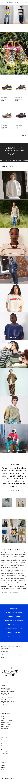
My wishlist (4, 740)
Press (2, 748)
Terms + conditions (6, 726)
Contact (3, 718)
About (2, 716)
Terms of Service (5, 752)
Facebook (3, 765)
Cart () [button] (25, 2)
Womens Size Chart (6, 720)
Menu (2, 2)
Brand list (3, 742)
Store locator (4, 744)
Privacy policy (5, 728)
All (4, 655)
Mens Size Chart (5, 722)
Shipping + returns (6, 724)
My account (4, 750)
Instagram (3, 769)
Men (13, 655)
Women (22, 655)
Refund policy (4, 753)
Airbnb (2, 746)
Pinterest (3, 767)
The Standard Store (9, 778)
